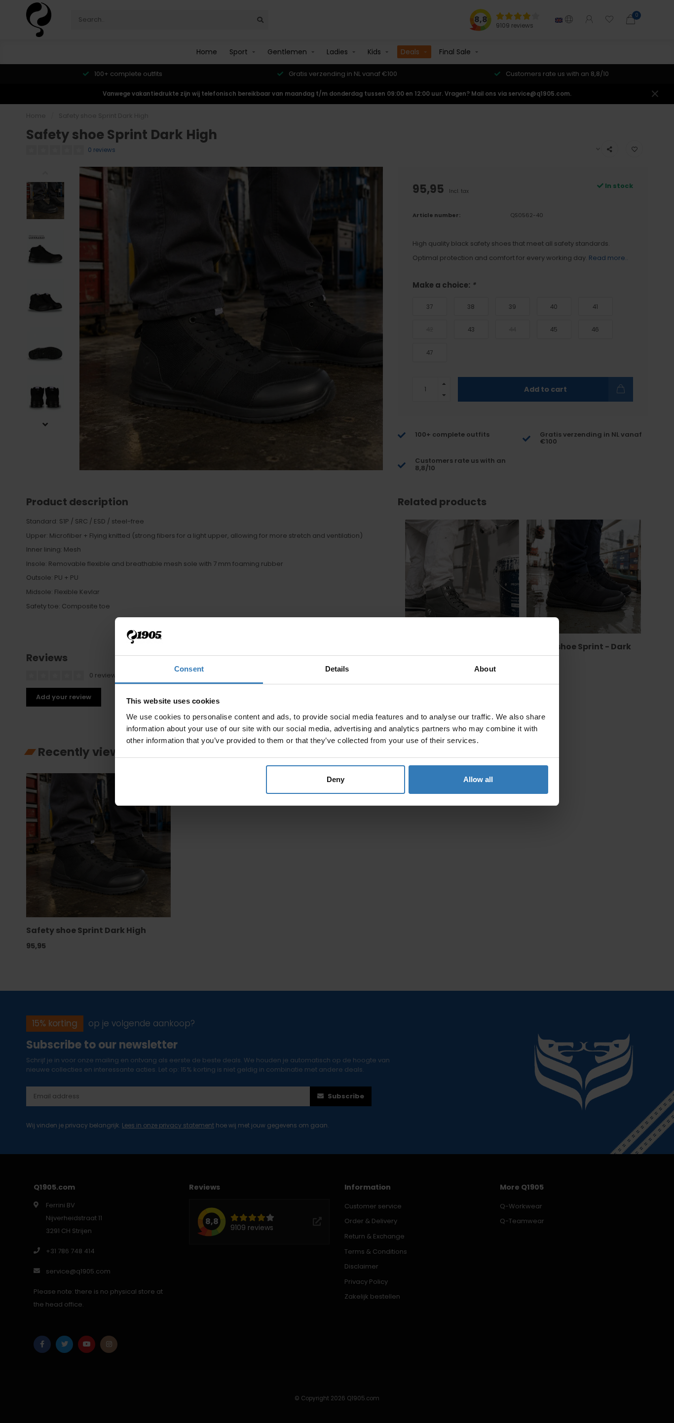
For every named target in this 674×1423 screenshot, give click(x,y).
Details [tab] (337, 669)
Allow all (478, 779)
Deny (335, 779)
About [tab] (485, 669)
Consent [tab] (189, 669)
